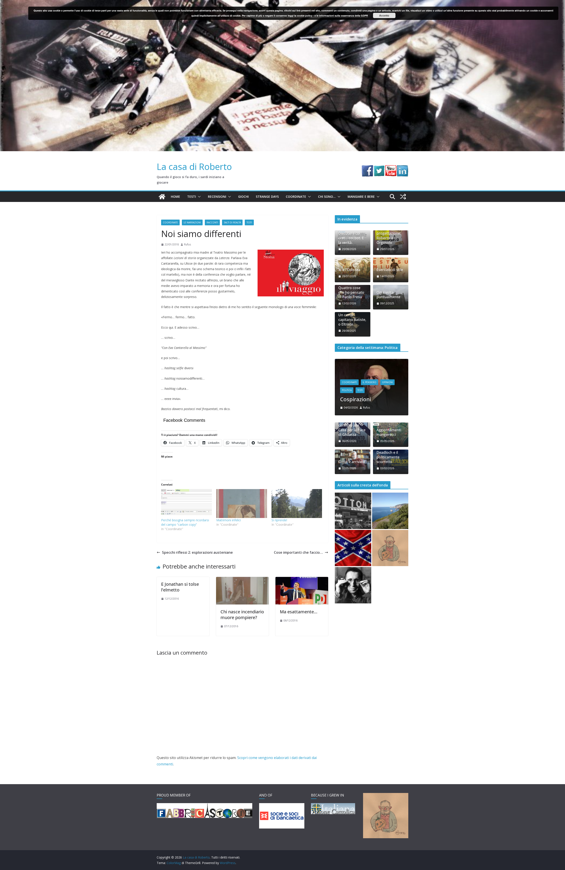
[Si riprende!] (296, 503)
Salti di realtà (232, 222)
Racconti (212, 222)
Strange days (267, 196)
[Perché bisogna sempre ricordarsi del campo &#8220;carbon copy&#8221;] (186, 503)
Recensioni (217, 196)
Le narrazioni (192, 222)
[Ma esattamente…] (301, 580)
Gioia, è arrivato (351, 478)
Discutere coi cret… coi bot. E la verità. (351, 238)
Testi (191, 196)
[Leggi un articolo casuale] (403, 196)
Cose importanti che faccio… (298, 552)
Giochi (243, 196)
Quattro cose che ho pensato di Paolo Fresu (351, 292)
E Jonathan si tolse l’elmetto (180, 587)
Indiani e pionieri (361, 416)
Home (175, 196)
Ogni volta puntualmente (388, 294)
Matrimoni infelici (228, 520)
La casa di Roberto (194, 166)
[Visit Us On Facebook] (367, 168)
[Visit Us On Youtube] (391, 168)
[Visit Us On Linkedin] (402, 168)
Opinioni (387, 399)
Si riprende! (279, 520)
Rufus (187, 244)
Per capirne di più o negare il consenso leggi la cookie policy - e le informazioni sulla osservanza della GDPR (305, 15)
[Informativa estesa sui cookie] (390, 565)
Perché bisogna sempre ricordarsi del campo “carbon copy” (185, 522)
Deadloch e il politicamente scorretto (388, 474)
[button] (198, 197)
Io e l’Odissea (349, 269)
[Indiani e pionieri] (371, 362)
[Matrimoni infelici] (241, 503)
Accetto (384, 15)
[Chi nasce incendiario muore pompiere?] (242, 580)
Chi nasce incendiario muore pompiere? (242, 614)
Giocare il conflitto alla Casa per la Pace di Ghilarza (351, 445)
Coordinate (296, 196)
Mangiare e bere (361, 196)
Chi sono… (327, 196)
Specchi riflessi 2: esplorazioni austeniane (197, 552)
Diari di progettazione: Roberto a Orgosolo (389, 235)
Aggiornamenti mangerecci (389, 449)
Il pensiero (369, 399)
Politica (347, 407)
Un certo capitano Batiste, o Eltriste (352, 319)
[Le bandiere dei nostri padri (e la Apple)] (353, 565)
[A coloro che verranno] (353, 602)
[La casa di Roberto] (282, 3)
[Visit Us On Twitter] (379, 168)
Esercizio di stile (390, 269)
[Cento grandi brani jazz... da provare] (353, 528)
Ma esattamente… (298, 612)
